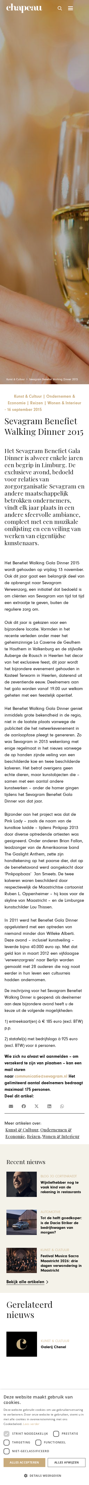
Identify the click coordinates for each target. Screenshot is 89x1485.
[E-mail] (11, 1106)
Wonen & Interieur (61, 1136)
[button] (60, 8)
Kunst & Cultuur (21, 1130)
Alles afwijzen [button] (66, 1462)
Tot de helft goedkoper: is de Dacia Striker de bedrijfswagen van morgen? (61, 1225)
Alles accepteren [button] (24, 1462)
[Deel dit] (23, 1106)
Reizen (33, 1136)
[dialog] (44, 1437)
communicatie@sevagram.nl (41, 1076)
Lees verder (31, 1424)
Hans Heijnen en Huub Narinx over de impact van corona (60, 1347)
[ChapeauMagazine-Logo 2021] (24, 8)
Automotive (51, 1212)
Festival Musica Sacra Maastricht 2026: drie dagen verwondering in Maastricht (61, 1263)
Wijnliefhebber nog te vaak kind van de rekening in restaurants (61, 1187)
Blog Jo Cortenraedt (59, 1176)
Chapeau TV (51, 1336)
